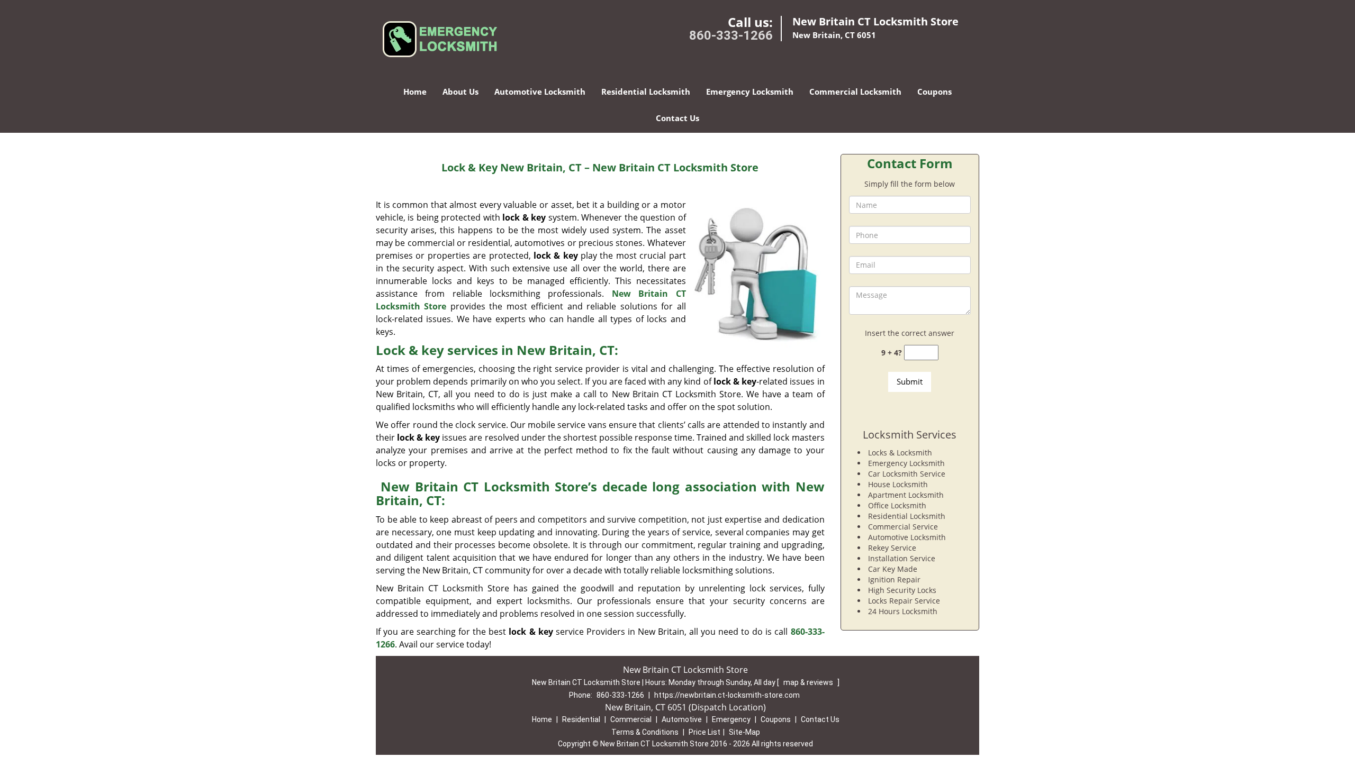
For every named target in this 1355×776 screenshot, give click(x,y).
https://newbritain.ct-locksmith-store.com (727, 695)
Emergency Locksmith (749, 91)
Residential (581, 719)
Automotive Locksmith (539, 91)
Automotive (682, 719)
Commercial (631, 719)
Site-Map (744, 732)
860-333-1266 (731, 35)
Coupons (934, 91)
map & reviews (809, 682)
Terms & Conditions (645, 732)
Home (415, 91)
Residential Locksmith (645, 91)
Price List (704, 732)
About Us (460, 91)
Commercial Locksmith (855, 91)
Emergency (731, 719)
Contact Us (677, 118)
